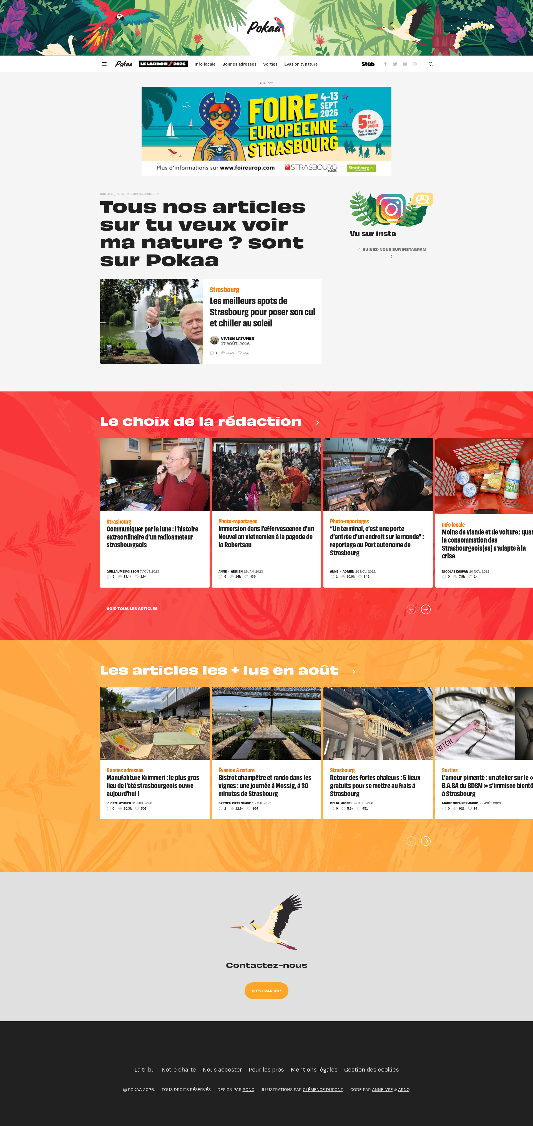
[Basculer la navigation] (104, 64)
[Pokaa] (266, 28)
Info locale (205, 64)
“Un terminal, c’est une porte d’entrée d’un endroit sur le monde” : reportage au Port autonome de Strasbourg (377, 540)
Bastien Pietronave (234, 803)
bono (248, 1089)
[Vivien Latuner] (214, 340)
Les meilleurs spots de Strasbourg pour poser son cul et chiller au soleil (262, 311)
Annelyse (382, 1089)
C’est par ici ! (266, 990)
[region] (247, 63)
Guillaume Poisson (123, 571)
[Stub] (368, 64)
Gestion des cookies (371, 1069)
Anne (222, 571)
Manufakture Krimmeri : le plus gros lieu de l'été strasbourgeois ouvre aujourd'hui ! (153, 785)
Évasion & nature (301, 64)
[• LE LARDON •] (163, 63)
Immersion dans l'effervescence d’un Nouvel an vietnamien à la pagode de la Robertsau (266, 536)
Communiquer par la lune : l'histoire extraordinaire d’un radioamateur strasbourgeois (152, 536)
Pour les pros (266, 1069)
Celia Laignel (341, 803)
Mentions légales (314, 1069)
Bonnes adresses (239, 64)
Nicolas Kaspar (455, 571)
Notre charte (179, 1069)
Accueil (107, 194)
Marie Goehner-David (460, 803)
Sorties (270, 64)
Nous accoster (222, 1069)
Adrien (237, 571)
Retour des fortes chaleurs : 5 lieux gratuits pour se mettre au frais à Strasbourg (375, 785)
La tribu (144, 1069)
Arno (403, 1089)
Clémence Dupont (323, 1089)
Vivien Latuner (237, 338)
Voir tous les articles (132, 608)
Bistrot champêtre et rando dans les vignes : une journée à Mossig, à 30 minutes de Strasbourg (264, 785)
